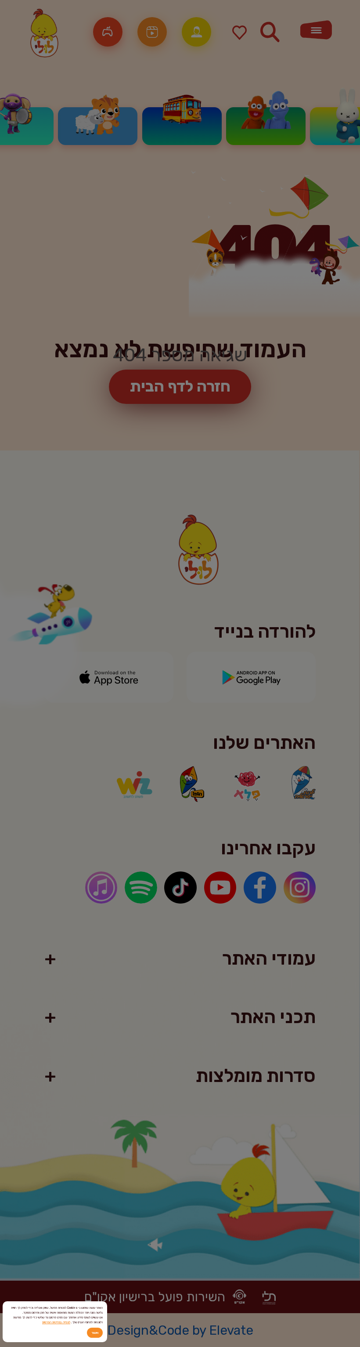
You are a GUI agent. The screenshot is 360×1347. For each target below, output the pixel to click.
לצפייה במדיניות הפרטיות (56, 1322)
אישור (94, 1333)
